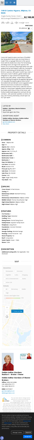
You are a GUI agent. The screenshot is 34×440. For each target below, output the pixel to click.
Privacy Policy (27, 421)
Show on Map (18, 311)
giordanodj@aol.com (9, 122)
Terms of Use (8, 423)
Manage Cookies (17, 432)
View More (6, 124)
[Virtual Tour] (14, 2)
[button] (2, 438)
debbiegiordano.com (8, 393)
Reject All (28, 432)
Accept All (28, 436)
